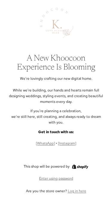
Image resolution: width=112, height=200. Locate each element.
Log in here (77, 191)
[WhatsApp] (45, 143)
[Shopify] (80, 166)
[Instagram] (67, 143)
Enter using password (56, 178)
